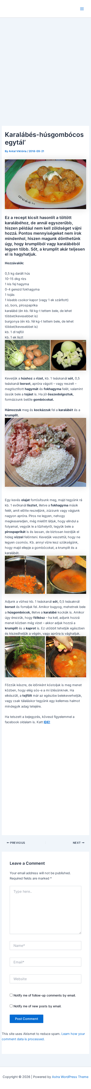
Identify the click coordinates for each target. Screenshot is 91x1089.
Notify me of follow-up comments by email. (44, 995)
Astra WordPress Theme (70, 1077)
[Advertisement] (45, 65)
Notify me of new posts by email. (37, 1006)
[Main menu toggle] (82, 8)
